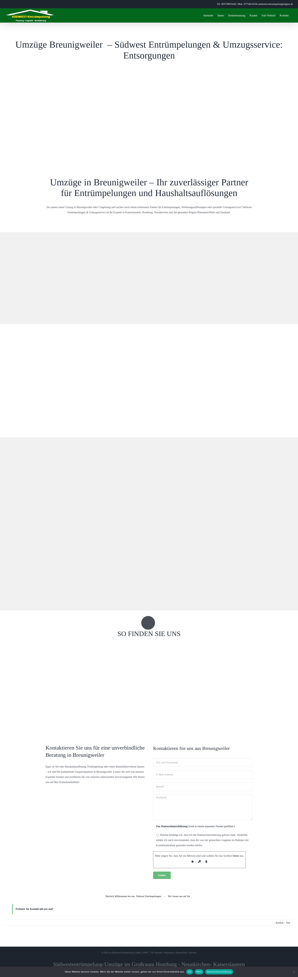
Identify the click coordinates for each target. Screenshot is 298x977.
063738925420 (228, 4)
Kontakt (159, 952)
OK (189, 971)
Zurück (280, 922)
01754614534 (250, 4)
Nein (199, 971)
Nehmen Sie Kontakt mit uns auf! (34, 908)
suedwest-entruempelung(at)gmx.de (275, 4)
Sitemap (192, 952)
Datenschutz (181, 952)
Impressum (169, 952)
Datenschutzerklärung (219, 971)
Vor (288, 922)
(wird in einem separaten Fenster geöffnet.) (195, 826)
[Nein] (293, 972)
